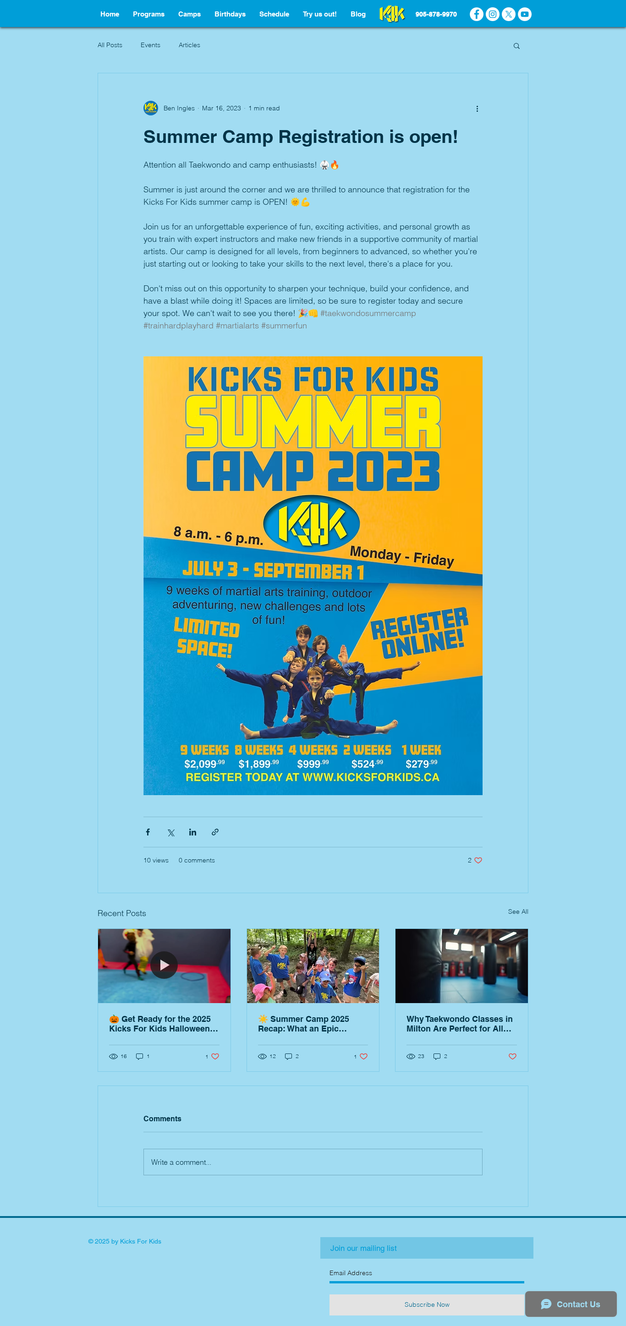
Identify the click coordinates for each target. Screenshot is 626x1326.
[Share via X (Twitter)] (170, 832)
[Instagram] (493, 14)
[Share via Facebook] (147, 832)
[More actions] (477, 108)
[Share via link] (215, 832)
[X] (509, 14)
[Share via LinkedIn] (192, 832)
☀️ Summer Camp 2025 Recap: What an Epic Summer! (303, 1023)
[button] (516, 45)
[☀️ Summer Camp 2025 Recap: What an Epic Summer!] (313, 966)
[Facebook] (476, 14)
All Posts (110, 45)
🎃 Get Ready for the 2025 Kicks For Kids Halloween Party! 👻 (160, 1023)
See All (518, 911)
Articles (189, 45)
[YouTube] (525, 14)
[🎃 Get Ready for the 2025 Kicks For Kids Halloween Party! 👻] (164, 966)
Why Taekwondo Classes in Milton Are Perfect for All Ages (459, 1023)
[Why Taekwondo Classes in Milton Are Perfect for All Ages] (461, 966)
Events (150, 45)
